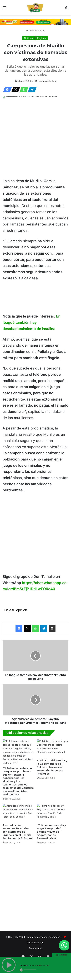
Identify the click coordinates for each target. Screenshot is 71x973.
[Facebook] (6, 89)
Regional (41, 38)
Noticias (40, 30)
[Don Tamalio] (35, 7)
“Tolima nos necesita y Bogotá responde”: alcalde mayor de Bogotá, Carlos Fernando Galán (51, 832)
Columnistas (35, 948)
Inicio (31, 30)
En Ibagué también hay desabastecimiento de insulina (31, 322)
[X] (14, 89)
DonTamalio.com (35, 942)
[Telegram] (31, 89)
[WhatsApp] (22, 89)
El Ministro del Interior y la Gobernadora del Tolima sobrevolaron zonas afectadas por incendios (52, 767)
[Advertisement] (35, 139)
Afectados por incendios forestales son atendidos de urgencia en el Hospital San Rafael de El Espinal (18, 832)
